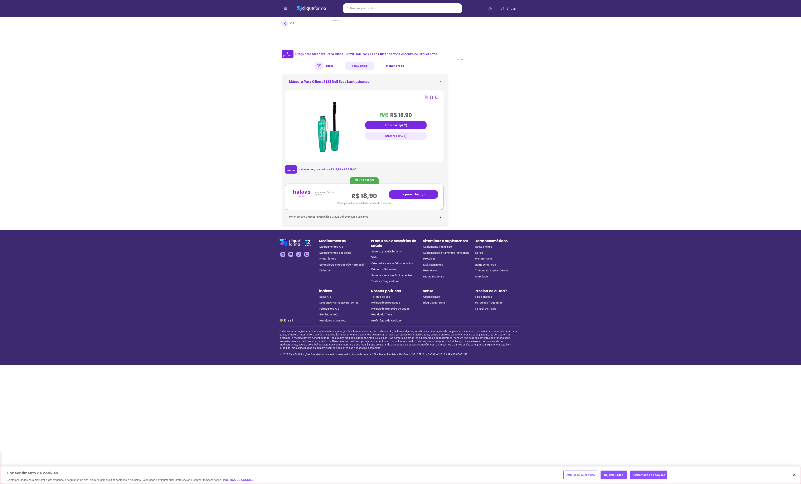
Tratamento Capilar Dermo (491, 270)
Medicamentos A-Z (331, 246)
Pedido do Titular (382, 314)
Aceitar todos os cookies (648, 474)
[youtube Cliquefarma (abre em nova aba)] (290, 254)
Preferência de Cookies (386, 320)
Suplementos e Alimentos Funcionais (446, 252)
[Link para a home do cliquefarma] (319, 8)
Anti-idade (481, 276)
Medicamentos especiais (335, 252)
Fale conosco (483, 296)
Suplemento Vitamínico (437, 246)
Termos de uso (380, 296)
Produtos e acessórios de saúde (393, 243)
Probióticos (430, 270)
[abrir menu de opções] (286, 8)
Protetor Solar (484, 258)
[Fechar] (794, 474)
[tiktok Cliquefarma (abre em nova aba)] (298, 254)
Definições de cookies (580, 474)
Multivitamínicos (433, 264)
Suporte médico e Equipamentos (391, 275)
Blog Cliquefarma (434, 302)
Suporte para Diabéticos (386, 251)
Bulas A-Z (325, 296)
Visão (374, 257)
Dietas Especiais (433, 276)
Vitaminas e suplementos (446, 241)
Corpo (479, 252)
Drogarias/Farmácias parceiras (338, 302)
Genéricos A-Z (328, 314)
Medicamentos (332, 241)
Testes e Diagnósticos (385, 281)
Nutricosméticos (485, 264)
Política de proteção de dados (390, 308)
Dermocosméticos (491, 241)
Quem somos (431, 296)
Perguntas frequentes (489, 302)
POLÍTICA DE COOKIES (238, 479)
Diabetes (325, 270)
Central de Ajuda (485, 308)
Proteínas (429, 258)
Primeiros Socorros (383, 269)
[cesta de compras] (490, 8)
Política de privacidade (385, 302)
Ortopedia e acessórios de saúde (392, 263)
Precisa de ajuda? (491, 291)
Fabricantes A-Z (329, 308)
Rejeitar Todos (613, 474)
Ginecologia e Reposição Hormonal (341, 264)
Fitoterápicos (327, 258)
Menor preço (395, 66)
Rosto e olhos (483, 246)
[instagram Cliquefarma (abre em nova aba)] (306, 254)
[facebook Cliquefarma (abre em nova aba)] (283, 254)
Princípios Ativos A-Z (332, 320)
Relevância (360, 66)
